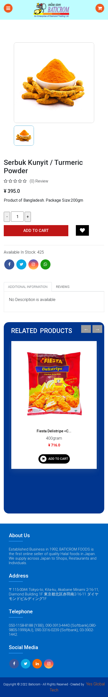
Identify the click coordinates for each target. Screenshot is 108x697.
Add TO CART (36, 230)
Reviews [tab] (62, 287)
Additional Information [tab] (27, 287)
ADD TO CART (57, 459)
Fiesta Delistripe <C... (54, 431)
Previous (86, 329)
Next (97, 329)
